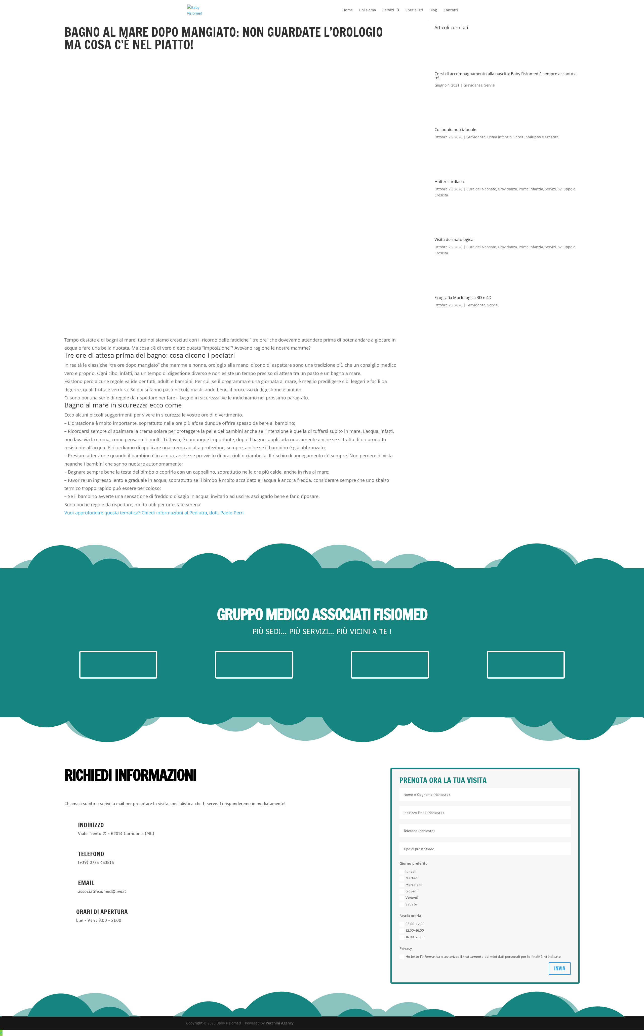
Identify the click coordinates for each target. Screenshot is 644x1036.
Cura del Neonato (481, 189)
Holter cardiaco (449, 181)
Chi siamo (367, 10)
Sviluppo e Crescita (542, 137)
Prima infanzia (499, 137)
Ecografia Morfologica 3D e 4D (463, 297)
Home (347, 10)
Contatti (451, 10)
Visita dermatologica (453, 239)
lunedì (411, 871)
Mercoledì (414, 884)
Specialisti (414, 10)
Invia (559, 968)
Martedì (412, 878)
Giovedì (411, 891)
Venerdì (412, 897)
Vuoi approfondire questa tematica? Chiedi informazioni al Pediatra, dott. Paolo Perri (154, 513)
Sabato (411, 904)
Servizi (388, 10)
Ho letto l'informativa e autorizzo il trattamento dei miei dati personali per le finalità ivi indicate (483, 956)
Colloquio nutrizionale (455, 129)
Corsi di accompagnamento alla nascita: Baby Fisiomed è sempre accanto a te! (505, 75)
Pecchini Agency (280, 1023)
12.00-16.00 (415, 930)
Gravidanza (472, 85)
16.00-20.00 (415, 936)
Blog (433, 10)
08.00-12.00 (415, 923)
